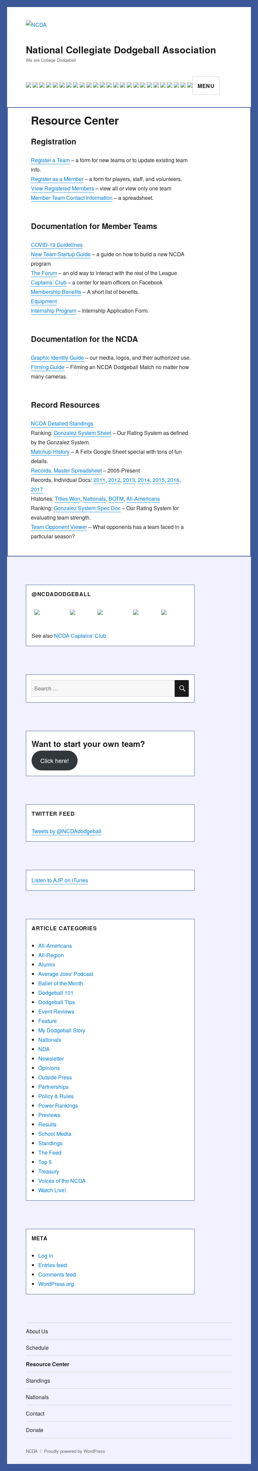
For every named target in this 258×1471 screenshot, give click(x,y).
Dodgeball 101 (56, 992)
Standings (50, 1143)
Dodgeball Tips (56, 1002)
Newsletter (51, 1058)
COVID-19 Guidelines (57, 245)
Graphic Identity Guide (57, 357)
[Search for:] (103, 688)
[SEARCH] (182, 688)
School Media (54, 1134)
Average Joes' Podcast (65, 974)
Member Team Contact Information (72, 198)
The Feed (49, 1152)
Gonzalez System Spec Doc (87, 508)
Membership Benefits (56, 292)
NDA (44, 1049)
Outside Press (55, 1077)
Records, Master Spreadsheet (66, 470)
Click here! (54, 760)
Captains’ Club (49, 282)
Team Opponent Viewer (59, 527)
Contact (35, 1413)
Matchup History (50, 451)
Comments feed (57, 1274)
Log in (45, 1255)
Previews (49, 1115)
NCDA (32, 1451)
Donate (34, 1430)
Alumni (46, 964)
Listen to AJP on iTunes (60, 880)
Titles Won (67, 498)
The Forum (44, 273)
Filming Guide (47, 367)
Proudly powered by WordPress (74, 1451)
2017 (37, 489)
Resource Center (47, 1364)
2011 (99, 480)
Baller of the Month (60, 983)
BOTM (116, 498)
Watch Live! (52, 1190)
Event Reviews (56, 1011)
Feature (47, 1021)
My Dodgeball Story (61, 1030)
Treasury (48, 1171)
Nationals (94, 498)
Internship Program (53, 310)
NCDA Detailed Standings (62, 423)
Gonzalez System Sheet (82, 433)
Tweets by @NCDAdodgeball (66, 831)
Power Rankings (58, 1105)
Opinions (49, 1068)
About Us (37, 1331)
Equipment (44, 301)
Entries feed (52, 1265)
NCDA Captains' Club (80, 635)
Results (47, 1124)
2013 (129, 480)
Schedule (37, 1347)
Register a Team (50, 160)
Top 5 (45, 1162)
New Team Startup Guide (61, 254)
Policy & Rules (56, 1096)
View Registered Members (62, 188)
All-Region (51, 955)
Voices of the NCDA (62, 1181)
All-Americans (143, 498)
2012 (114, 480)
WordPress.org (56, 1284)
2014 (144, 480)
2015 (159, 480)
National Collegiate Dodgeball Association (121, 49)
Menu (206, 86)
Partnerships (53, 1086)
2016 (173, 480)
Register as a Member (57, 179)
